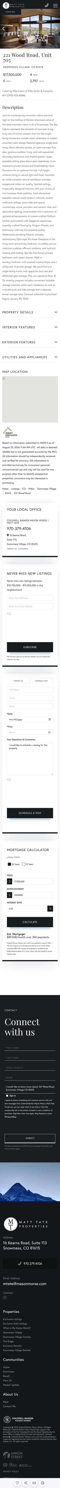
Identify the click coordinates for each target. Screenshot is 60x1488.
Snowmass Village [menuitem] (12, 1332)
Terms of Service (15, 826)
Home (5, 488)
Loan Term (13, 857)
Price (10, 875)
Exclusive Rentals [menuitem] (12, 1345)
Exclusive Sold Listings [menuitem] (15, 1323)
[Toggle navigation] (55, 5)
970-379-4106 (19, 528)
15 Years (29, 864)
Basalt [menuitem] (6, 1376)
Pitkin (31, 488)
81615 (8, 493)
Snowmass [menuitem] (8, 1371)
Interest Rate (14, 902)
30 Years (16, 864)
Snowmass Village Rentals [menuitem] (17, 1350)
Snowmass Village (46, 488)
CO (24, 488)
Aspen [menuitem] (6, 1367)
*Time (9, 726)
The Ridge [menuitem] (8, 1341)
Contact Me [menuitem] (9, 1406)
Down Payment (15, 889)
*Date (9, 713)
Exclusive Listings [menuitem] (12, 1319)
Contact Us (12, 549)
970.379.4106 (33, 1263)
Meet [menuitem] (6, 1401)
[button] (5, 29)
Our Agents (23, 549)
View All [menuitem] (7, 1380)
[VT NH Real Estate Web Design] (30, 1456)
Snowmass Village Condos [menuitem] (17, 1337)
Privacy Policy (27, 635)
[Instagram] (4, 1298)
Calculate (30, 922)
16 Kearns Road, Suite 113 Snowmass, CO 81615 (25, 1245)
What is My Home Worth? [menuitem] (17, 1328)
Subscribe (30, 647)
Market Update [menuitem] (11, 1385)
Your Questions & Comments (21, 739)
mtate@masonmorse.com (24, 1283)
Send (30, 1138)
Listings (15, 488)
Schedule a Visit (41, 681)
